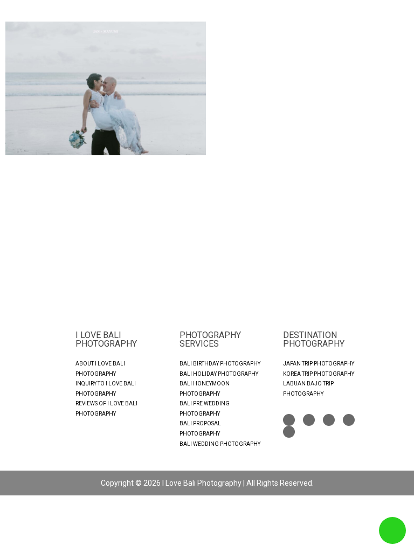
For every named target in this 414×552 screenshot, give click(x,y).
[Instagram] (309, 420)
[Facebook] (289, 420)
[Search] (289, 432)
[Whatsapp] (349, 420)
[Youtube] (329, 420)
